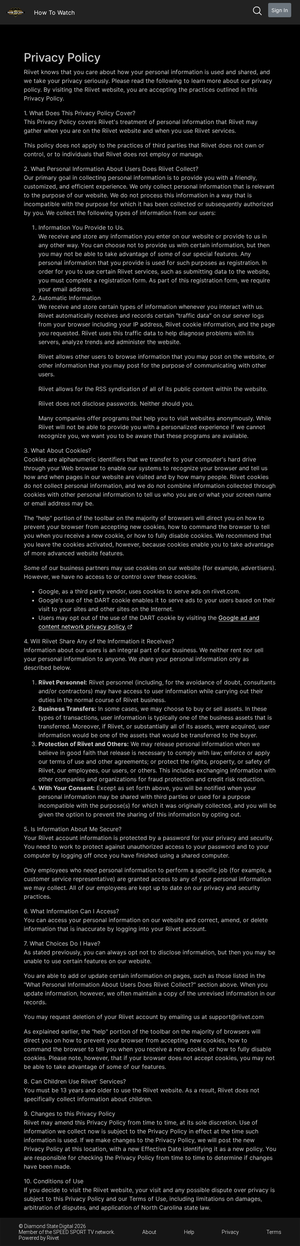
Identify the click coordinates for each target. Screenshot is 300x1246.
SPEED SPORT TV (73, 1232)
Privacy (230, 1232)
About (149, 1232)
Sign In (279, 10)
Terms (273, 1232)
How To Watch (54, 12)
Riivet (53, 1238)
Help (189, 1232)
